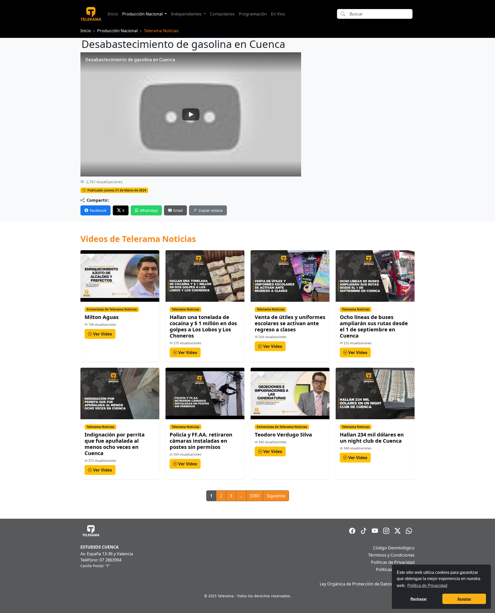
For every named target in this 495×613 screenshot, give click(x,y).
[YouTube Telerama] (375, 530)
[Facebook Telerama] (352, 530)
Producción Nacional (117, 30)
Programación (253, 14)
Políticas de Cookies (395, 569)
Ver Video (102, 334)
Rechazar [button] (418, 599)
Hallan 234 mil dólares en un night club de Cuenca (372, 437)
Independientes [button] (187, 14)
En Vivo (278, 14)
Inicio (113, 14)
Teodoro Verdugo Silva (283, 434)
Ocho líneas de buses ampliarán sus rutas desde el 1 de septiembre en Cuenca (374, 326)
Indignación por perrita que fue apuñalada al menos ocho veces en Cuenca (115, 444)
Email (178, 210)
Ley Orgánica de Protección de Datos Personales (367, 584)
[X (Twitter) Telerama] (397, 530)
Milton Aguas (102, 317)
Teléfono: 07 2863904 (100, 560)
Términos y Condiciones (391, 555)
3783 (254, 496)
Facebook (98, 210)
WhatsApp (149, 210)
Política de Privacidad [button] (427, 585)
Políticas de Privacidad (393, 562)
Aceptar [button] (464, 599)
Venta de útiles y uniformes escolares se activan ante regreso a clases (290, 323)
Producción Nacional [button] (143, 14)
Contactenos (222, 14)
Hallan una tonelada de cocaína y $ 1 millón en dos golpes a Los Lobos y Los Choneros (203, 326)
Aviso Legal (404, 577)
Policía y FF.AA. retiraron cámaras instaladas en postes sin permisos (201, 440)
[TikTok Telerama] (363, 530)
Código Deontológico (394, 548)
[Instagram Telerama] (386, 530)
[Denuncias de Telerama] (409, 530)
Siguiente (276, 496)
